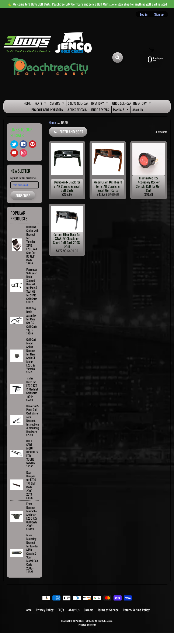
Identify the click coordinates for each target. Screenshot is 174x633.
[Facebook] (23, 144)
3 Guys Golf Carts (86, 621)
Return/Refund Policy (136, 609)
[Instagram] (23, 153)
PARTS (41, 103)
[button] (68, 132)
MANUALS (121, 110)
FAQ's (61, 609)
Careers (88, 609)
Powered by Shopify (87, 624)
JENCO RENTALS (100, 109)
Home (52, 122)
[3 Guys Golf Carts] (49, 57)
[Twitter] (14, 144)
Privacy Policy (44, 609)
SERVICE (57, 103)
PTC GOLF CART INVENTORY (47, 109)
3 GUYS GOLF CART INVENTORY (88, 103)
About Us (137, 109)
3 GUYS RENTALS (77, 109)
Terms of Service (108, 609)
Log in (143, 14)
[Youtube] (14, 153)
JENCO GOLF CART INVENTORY (132, 103)
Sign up (159, 14)
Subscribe (22, 195)
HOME (27, 103)
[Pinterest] (32, 144)
